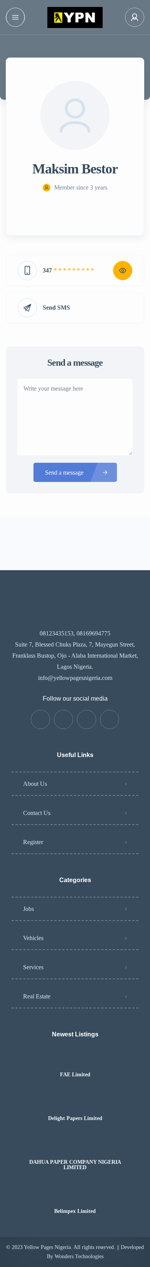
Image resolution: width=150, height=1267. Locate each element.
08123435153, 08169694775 (75, 633)
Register (33, 842)
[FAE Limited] (75, 1059)
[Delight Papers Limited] (75, 1103)
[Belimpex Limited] (75, 1196)
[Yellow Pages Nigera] (75, 17)
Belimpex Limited (75, 1211)
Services (33, 967)
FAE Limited (75, 1074)
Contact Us (36, 813)
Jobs (28, 909)
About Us (35, 783)
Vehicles (33, 938)
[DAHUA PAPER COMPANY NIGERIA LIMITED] (75, 1147)
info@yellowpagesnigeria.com (75, 678)
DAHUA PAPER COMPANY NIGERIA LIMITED (75, 1165)
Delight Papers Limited (75, 1118)
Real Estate (36, 996)
